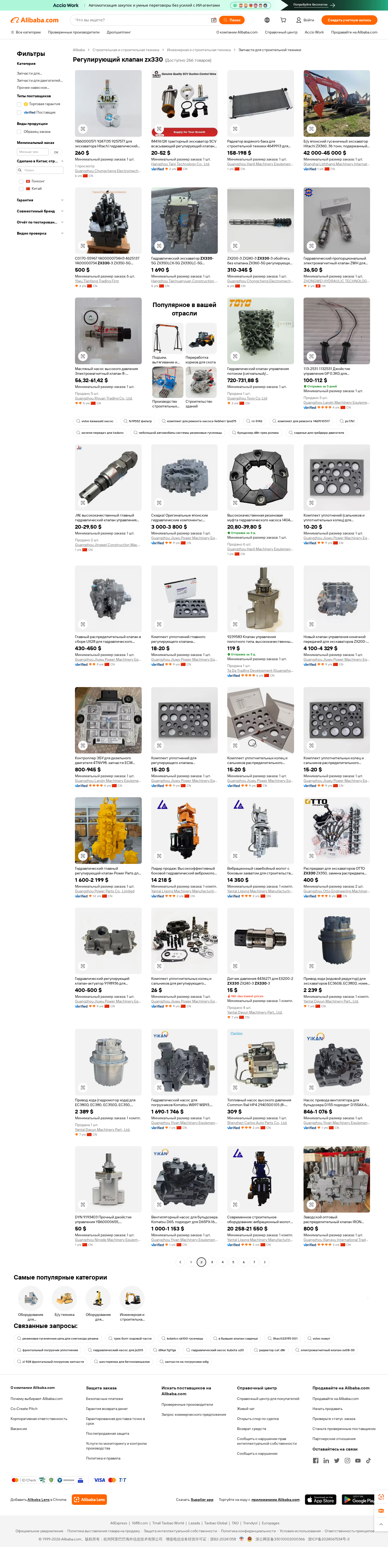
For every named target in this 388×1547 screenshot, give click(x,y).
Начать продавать (328, 1409)
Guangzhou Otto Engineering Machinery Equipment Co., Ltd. (337, 891)
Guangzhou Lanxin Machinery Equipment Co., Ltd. (337, 402)
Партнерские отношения (334, 1439)
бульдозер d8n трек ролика (258, 433)
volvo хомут (321, 1338)
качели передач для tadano (103, 433)
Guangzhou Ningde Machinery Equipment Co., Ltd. (108, 1240)
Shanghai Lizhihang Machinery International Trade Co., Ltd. (337, 164)
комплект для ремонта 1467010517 (304, 421)
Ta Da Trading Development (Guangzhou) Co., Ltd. (260, 670)
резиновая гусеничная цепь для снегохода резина (60, 1338)
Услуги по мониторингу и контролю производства (116, 1445)
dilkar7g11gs (167, 1350)
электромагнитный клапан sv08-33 (327, 1350)
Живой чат (246, 1409)
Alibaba (79, 50)
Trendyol (250, 1523)
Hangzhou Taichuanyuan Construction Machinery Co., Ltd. (184, 281)
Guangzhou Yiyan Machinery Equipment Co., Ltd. (184, 1123)
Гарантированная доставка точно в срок (115, 1421)
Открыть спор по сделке (258, 1419)
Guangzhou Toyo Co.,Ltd (247, 398)
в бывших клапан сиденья (238, 1338)
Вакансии (19, 1429)
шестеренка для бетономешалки (124, 1362)
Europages (271, 1523)
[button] (214, 20)
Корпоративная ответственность (39, 1419)
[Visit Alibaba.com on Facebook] (316, 1460)
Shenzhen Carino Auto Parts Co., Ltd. (257, 1123)
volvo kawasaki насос (97, 421)
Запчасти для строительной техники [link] (270, 50)
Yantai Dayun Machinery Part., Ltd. (254, 1012)
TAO (235, 1523)
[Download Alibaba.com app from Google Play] (359, 1499)
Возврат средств (251, 1429)
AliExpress (118, 1523)
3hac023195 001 (285, 1338)
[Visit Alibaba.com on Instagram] (347, 1460)
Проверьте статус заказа (334, 1419)
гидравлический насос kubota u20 (217, 1350)
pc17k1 (349, 421)
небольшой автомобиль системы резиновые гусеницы (180, 433)
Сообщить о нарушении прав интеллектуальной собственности (267, 1441)
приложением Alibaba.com (276, 1499)
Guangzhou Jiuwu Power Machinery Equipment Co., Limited (184, 538)
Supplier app (202, 1499)
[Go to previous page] (180, 1262)
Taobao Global (215, 1523)
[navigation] (40, 656)
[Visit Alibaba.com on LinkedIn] (326, 1460)
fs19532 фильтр (140, 421)
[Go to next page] (264, 1262)
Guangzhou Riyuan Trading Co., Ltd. (104, 398)
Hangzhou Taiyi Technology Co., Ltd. (180, 164)
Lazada (194, 1523)
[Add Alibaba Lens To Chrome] (89, 1499)
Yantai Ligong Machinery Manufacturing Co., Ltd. (184, 891)
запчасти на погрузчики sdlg (187, 1362)
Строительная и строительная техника (126, 50)
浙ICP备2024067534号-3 (328, 1539)
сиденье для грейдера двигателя (319, 433)
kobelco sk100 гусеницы (185, 1338)
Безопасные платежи (104, 1399)
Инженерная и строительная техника (199, 50)
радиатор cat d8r (272, 1350)
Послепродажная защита (107, 1433)
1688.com (140, 1523)
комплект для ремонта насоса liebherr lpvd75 (201, 421)
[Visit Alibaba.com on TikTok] (368, 1460)
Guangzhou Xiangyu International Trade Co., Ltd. (337, 1240)
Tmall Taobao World (168, 1523)
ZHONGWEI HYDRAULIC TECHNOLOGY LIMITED (337, 281)
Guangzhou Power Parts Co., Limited (104, 891)
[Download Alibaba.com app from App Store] (321, 1499)
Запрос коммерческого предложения (194, 1414)
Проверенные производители (187, 1404)
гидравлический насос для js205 (118, 1350)
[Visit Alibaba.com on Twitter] (337, 1460)
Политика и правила (103, 1458)
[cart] (284, 21)
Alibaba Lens (38, 1499)
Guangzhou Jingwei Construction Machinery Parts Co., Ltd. (108, 545)
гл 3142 (257, 421)
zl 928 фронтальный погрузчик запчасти (53, 1362)
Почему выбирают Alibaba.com (37, 1399)
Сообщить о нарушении (257, 1453)
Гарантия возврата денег (107, 1409)
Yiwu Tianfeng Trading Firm (97, 281)
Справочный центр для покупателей (268, 1399)
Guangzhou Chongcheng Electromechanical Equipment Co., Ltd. (108, 171)
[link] (381, 1497)
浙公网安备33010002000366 (280, 1539)
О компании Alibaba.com (33, 1387)
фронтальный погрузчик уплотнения (50, 1350)
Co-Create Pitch (24, 1409)
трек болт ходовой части (133, 1338)
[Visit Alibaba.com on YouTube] (358, 1460)
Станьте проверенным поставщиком (344, 1429)
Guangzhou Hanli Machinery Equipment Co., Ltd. (260, 164)
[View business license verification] (241, 1539)
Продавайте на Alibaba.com (336, 1399)
